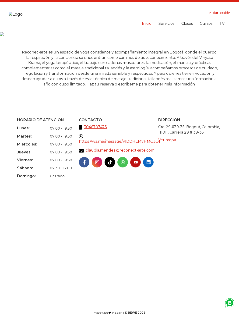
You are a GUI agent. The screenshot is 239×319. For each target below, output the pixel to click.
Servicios (166, 23)
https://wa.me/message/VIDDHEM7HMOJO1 (119, 141)
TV (222, 23)
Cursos (206, 23)
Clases (187, 23)
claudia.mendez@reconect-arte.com (120, 150)
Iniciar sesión (219, 12)
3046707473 (95, 127)
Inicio (146, 23)
